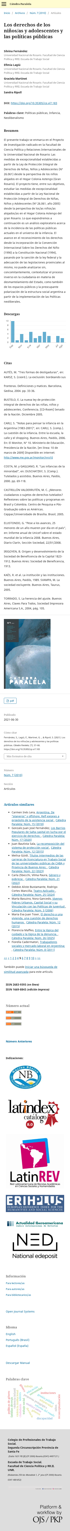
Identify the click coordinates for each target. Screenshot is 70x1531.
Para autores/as (15, 1289)
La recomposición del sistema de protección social (38, 845)
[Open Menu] (4, 4)
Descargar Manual (18, 1363)
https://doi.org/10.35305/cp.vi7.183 (34, 103)
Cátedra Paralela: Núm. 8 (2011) (34, 950)
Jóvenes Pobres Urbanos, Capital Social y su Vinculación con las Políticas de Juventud (38, 902)
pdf (11, 701)
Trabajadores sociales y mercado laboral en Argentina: (38, 944)
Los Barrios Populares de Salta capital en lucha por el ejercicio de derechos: (39, 832)
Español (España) (17, 1346)
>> (38, 958)
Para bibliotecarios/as (18, 1295)
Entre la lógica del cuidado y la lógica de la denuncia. (35, 932)
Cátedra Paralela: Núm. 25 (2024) (33, 895)
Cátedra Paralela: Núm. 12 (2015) (36, 849)
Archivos (20, 13)
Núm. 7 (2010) (38, 13)
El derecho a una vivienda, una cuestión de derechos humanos (37, 918)
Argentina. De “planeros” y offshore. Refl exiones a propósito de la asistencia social (35, 816)
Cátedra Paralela (20, 4)
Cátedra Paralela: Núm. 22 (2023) (35, 869)
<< (5, 958)
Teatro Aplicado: (44, 891)
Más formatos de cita (19, 756)
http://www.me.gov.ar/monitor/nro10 (28, 457)
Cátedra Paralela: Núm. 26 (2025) (33, 938)
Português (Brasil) (17, 1340)
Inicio (7, 13)
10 (32, 958)
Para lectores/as (15, 1283)
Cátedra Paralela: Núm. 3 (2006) (32, 910)
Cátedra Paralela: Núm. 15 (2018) (39, 822)
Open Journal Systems (20, 1311)
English (11, 1334)
